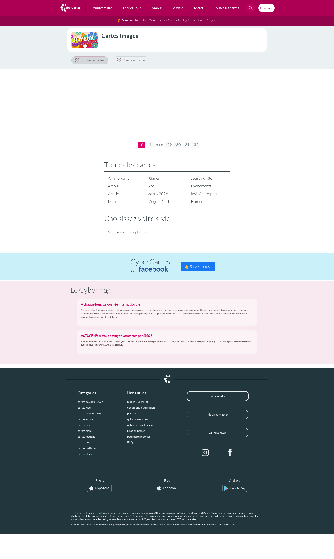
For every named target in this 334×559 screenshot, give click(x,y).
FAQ (130, 442)
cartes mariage (86, 436)
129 (168, 145)
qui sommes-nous (137, 419)
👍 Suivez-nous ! (198, 266)
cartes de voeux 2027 (90, 401)
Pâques (154, 178)
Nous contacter (218, 414)
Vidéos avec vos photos (127, 232)
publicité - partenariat (140, 425)
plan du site (134, 413)
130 (177, 145)
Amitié (113, 194)
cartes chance (86, 454)
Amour (113, 186)
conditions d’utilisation (141, 407)
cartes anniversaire (89, 413)
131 (186, 145)
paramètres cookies (138, 436)
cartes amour (85, 419)
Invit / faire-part (204, 194)
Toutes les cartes (93, 60)
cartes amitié (85, 425)
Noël (152, 186)
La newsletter (218, 432)
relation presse (136, 430)
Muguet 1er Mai (161, 201)
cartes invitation (87, 448)
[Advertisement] (167, 100)
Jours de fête (201, 178)
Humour (198, 201)
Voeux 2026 (158, 194)
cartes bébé (84, 442)
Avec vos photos (134, 60)
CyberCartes (150, 265)
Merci (113, 201)
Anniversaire (118, 178)
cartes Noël (84, 407)
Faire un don (217, 396)
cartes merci (85, 430)
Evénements (201, 186)
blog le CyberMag (137, 401)
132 (195, 145)
